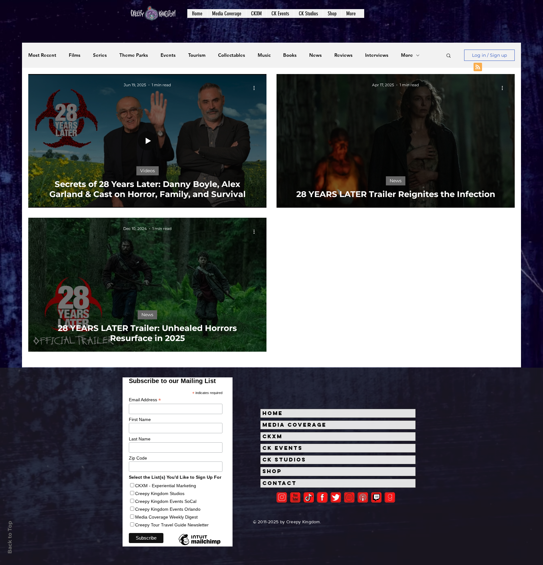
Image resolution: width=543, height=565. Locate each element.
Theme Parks (133, 55)
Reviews (343, 55)
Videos (147, 170)
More (407, 55)
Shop (272, 471)
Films (74, 55)
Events (168, 55)
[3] (322, 497)
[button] (226, 13)
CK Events (282, 448)
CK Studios (284, 459)
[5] (295, 497)
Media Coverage (294, 424)
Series (100, 55)
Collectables (231, 55)
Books (290, 55)
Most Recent (42, 55)
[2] (281, 497)
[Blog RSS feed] (478, 67)
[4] (335, 497)
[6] (349, 497)
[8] (376, 497)
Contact (279, 483)
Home (272, 413)
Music (264, 55)
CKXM (272, 436)
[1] (308, 497)
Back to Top (10, 537)
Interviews (376, 55)
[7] (362, 497)
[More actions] (256, 88)
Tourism (197, 55)
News (315, 55)
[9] (389, 497)
